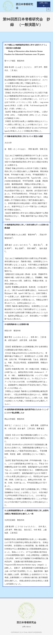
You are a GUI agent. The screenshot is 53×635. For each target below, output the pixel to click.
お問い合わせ (43, 4)
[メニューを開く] (48, 9)
